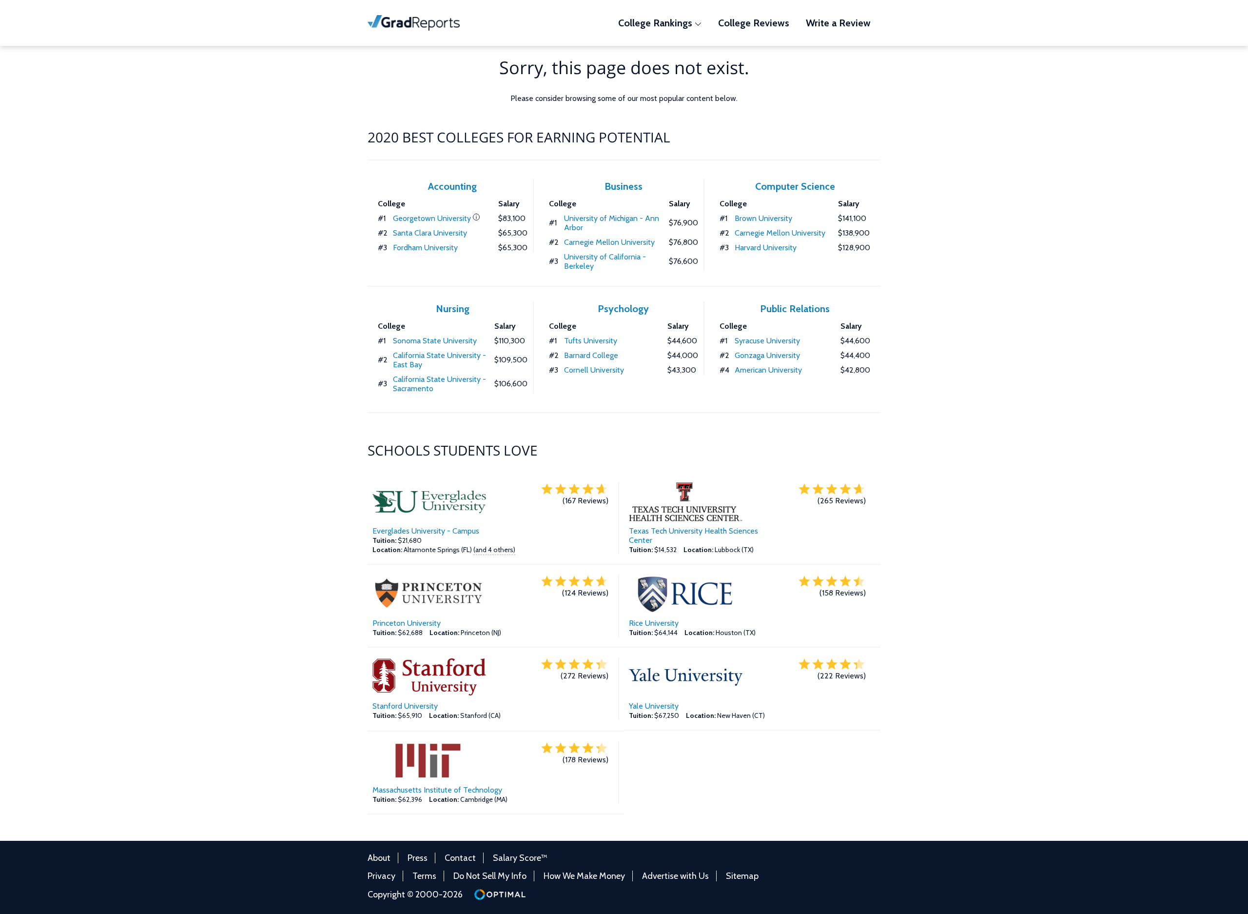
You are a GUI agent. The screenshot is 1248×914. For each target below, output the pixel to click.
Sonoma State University (435, 340)
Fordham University (425, 247)
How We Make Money (584, 876)
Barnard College (591, 355)
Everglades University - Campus (425, 531)
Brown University (763, 218)
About (379, 858)
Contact (460, 858)
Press (418, 858)
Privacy (381, 876)
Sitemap (742, 876)
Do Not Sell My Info (489, 876)
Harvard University (766, 247)
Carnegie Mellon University (609, 242)
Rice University (654, 623)
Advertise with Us (675, 876)
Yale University (654, 706)
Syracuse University (767, 340)
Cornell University (594, 370)
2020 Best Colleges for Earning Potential (519, 137)
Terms (424, 876)
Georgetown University (432, 218)
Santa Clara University (430, 233)
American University (768, 370)
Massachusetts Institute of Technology (437, 790)
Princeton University (406, 623)
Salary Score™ (520, 858)
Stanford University (405, 706)
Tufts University (590, 340)
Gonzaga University (767, 355)
